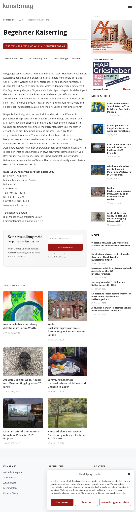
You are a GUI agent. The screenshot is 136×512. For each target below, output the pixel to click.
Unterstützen (10, 493)
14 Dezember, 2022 (13, 58)
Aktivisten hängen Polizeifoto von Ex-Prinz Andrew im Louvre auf (111, 309)
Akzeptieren (62, 502)
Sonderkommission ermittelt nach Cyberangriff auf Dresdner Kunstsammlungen (110, 257)
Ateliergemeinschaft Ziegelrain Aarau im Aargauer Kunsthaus (118, 128)
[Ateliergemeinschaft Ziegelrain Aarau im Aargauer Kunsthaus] (98, 132)
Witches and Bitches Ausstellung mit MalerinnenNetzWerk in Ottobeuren (119, 170)
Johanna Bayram (38, 58)
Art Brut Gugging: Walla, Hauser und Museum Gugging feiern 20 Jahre (22, 383)
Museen (76, 58)
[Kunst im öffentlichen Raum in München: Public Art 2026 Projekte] (98, 151)
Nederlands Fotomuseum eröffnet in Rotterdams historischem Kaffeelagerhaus (111, 296)
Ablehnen (86, 502)
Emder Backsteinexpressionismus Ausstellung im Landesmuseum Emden (66, 329)
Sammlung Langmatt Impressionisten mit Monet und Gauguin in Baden (67, 383)
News (95, 235)
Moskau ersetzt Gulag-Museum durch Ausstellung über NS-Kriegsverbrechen (111, 271)
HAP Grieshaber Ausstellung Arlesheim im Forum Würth (20, 326)
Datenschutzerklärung (57, 257)
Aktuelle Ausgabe (13, 472)
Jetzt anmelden (65, 247)
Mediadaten (10, 488)
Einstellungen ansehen (115, 502)
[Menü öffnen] (130, 7)
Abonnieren (9, 477)
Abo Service (9, 482)
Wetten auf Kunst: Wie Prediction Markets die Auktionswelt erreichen (111, 244)
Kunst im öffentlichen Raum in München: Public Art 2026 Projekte (21, 435)
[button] (129, 474)
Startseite (9, 19)
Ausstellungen (61, 58)
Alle (21, 19)
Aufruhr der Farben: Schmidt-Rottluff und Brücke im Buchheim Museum (118, 107)
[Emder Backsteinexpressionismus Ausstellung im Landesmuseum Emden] (98, 194)
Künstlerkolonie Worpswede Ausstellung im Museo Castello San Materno (66, 435)
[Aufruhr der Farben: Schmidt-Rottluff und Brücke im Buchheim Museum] (98, 110)
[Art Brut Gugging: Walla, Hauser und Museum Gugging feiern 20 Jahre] (98, 219)
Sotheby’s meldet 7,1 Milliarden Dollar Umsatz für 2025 (108, 284)
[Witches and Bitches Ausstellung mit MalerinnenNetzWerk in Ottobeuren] (98, 172)
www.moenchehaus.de (16, 205)
